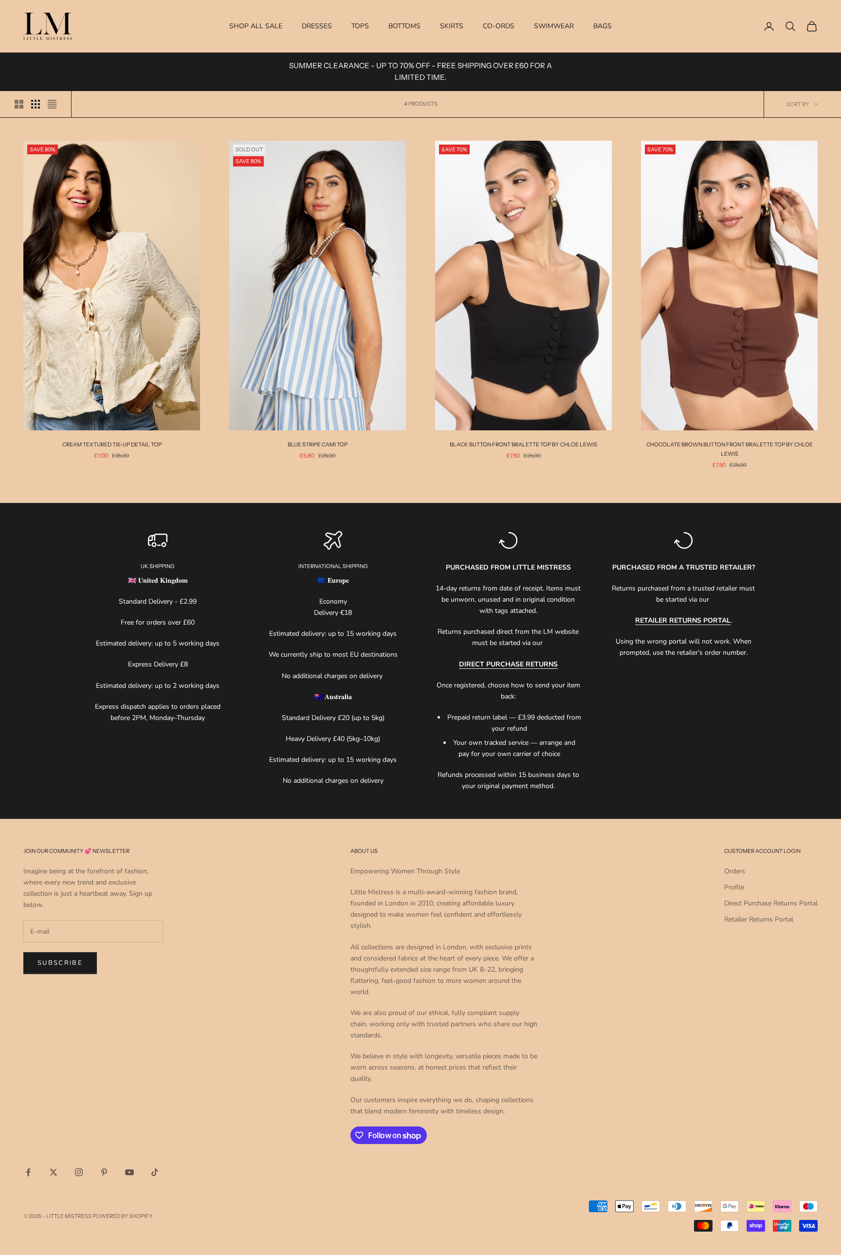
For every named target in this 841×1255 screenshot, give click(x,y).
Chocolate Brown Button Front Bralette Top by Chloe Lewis (729, 449)
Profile (734, 887)
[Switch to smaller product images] (35, 104)
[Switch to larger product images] (19, 104)
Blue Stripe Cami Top (317, 444)
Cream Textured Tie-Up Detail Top (112, 444)
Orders (734, 871)
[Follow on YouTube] (129, 1172)
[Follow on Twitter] (53, 1172)
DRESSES (317, 26)
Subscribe (60, 963)
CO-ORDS (498, 26)
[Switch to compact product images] (52, 104)
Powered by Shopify (122, 1216)
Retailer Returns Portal (758, 919)
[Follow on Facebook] (28, 1172)
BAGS (602, 26)
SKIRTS (451, 26)
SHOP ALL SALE (255, 26)
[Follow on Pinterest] (104, 1172)
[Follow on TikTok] (155, 1172)
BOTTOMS (404, 26)
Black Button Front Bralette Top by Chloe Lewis (523, 444)
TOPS (360, 26)
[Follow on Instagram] (79, 1172)
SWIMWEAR (554, 26)
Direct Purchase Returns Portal (771, 903)
